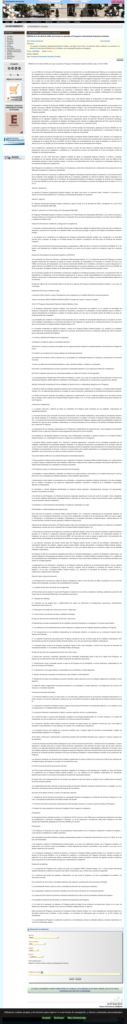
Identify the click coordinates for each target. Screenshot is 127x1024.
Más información (76, 1018)
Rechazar (59, 1018)
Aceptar (46, 1018)
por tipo (9, 38)
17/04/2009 (35, 51)
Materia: (31, 935)
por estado (10, 48)
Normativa (44, 26)
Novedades (11, 56)
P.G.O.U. (10, 55)
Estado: (31, 954)
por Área (10, 36)
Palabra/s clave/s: (35, 972)
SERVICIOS (48, 22)
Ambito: (31, 948)
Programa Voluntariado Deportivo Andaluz (46, 56)
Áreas (72, 1)
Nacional (10, 41)
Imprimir (120, 59)
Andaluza (10, 43)
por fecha (10, 40)
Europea (10, 46)
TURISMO (77, 22)
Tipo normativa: (34, 941)
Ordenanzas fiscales (14, 50)
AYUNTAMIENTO (36, 22)
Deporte (107, 41)
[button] (90, 1)
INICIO (7, 22)
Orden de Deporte (37, 41)
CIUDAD (23, 22)
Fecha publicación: (35, 961)
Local (9, 45)
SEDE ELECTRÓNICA (63, 22)
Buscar (40, 1)
